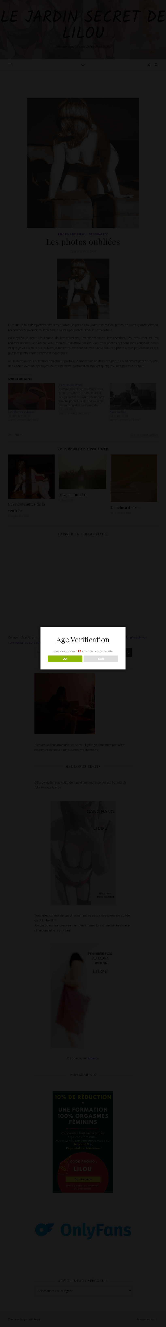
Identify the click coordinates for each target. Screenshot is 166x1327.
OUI (65, 658)
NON (101, 658)
